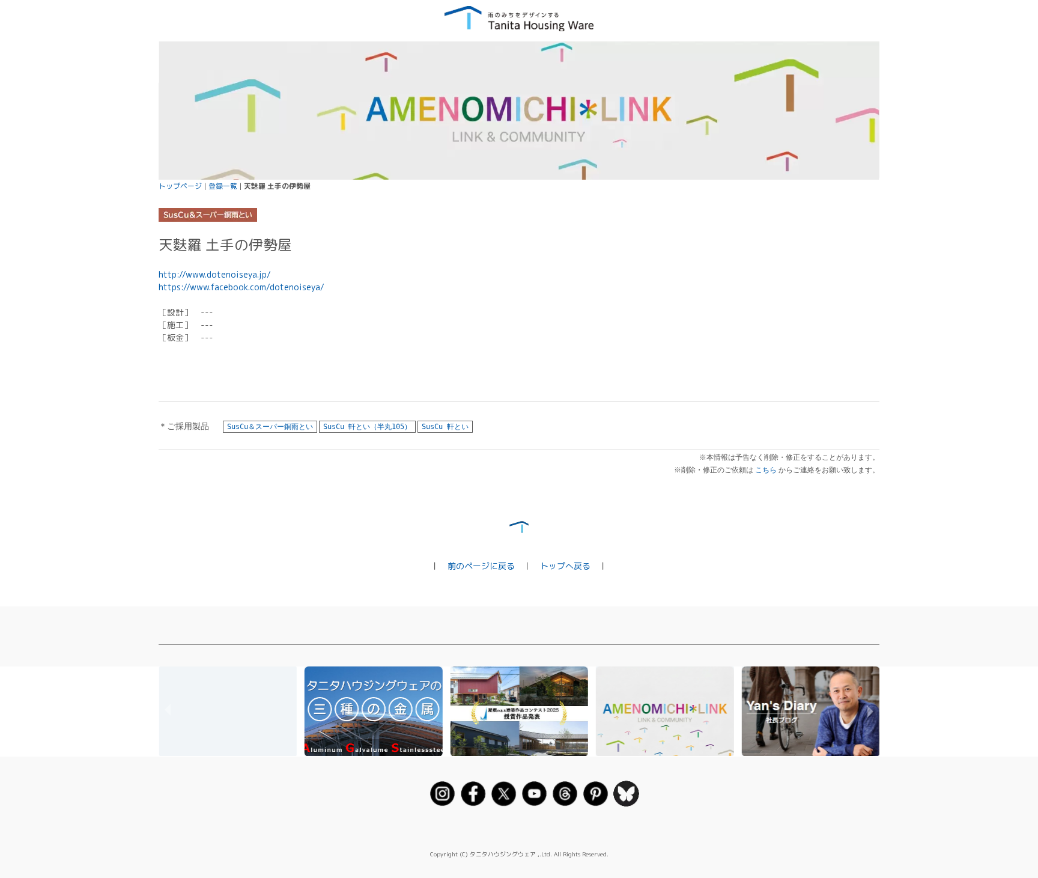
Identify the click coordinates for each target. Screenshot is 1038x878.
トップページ (180, 186)
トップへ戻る (565, 566)
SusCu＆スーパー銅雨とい (270, 426)
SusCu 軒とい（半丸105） (367, 426)
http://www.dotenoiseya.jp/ (215, 274)
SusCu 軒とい (445, 426)
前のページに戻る (481, 566)
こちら (766, 470)
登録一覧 (222, 186)
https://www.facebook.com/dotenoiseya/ (241, 287)
